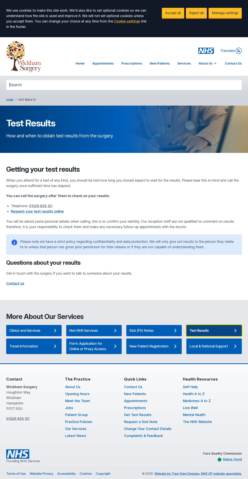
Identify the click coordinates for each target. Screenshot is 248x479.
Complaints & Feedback (143, 436)
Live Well (190, 408)
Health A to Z (194, 394)
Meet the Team (77, 401)
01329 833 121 (40, 206)
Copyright (103, 474)
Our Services (75, 429)
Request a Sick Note (141, 422)
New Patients (160, 63)
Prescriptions (131, 63)
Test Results (199, 330)
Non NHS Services (83, 330)
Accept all (173, 13)
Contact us (15, 283)
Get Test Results (138, 415)
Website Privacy (41, 474)
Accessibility (66, 474)
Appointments (103, 63)
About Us (206, 63)
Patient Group (76, 415)
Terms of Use (16, 474)
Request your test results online (37, 211)
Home (80, 63)
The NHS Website (197, 422)
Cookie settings (127, 21)
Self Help (190, 387)
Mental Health (194, 415)
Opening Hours (77, 394)
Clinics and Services (24, 330)
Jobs (69, 408)
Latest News (75, 436)
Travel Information (23, 346)
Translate (227, 51)
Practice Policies (78, 422)
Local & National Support (208, 346)
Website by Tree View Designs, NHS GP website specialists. (198, 474)
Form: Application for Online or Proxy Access (87, 346)
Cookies (86, 474)
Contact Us (233, 63)
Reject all (196, 13)
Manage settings (225, 13)
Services (184, 63)
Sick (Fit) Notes (141, 330)
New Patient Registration (148, 346)
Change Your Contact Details (147, 429)
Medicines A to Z (197, 401)
